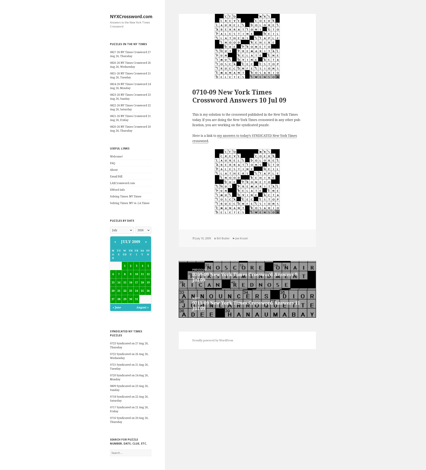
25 (142, 291)
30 (130, 299)
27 (112, 299)
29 (124, 299)
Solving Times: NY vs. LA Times (129, 203)
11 (142, 274)
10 (136, 274)
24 (136, 291)
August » (142, 307)
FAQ (112, 163)
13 (112, 282)
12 (148, 274)
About (114, 170)
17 (136, 282)
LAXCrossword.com (122, 183)
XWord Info (117, 190)
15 (124, 282)
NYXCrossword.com (131, 16)
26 (148, 291)
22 (124, 291)
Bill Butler (223, 238)
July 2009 (130, 241)
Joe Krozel (241, 238)
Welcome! (116, 156)
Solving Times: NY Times (125, 196)
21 (118, 291)
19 (148, 282)
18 (142, 282)
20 (112, 291)
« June (117, 307)
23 (130, 291)
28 (118, 299)
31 (136, 299)
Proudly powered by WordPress (212, 340)
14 (118, 282)
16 (130, 282)
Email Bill (116, 176)
